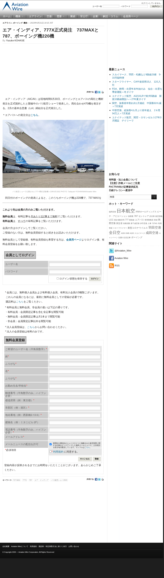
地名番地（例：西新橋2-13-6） (23, 415)
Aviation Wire (121, 258)
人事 (149, 223)
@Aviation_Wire (122, 250)
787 (136, 216)
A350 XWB (125, 233)
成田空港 (152, 232)
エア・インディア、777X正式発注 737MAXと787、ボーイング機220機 (51, 33)
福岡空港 (112, 212)
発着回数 (126, 223)
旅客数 (130, 216)
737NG (154, 223)
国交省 (119, 223)
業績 (72, 16)
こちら (20, 301)
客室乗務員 (149, 220)
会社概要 (5, 546)
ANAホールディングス (146, 212)
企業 (95, 16)
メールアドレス (14, 437)
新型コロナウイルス (138, 228)
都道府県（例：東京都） (19, 400)
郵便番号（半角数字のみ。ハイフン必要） (25, 394)
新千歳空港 (135, 223)
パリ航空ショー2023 (59, 480)
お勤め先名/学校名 (16, 385)
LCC (111, 219)
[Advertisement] (135, 43)
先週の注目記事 (124, 237)
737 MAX (16, 480)
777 (126, 220)
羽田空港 (154, 227)
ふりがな (10, 363)
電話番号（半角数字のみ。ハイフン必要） (25, 430)
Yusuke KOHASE (15, 40)
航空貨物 (158, 216)
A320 (132, 233)
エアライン (35, 16)
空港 (49, 16)
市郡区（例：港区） (17, 407)
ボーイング (136, 237)
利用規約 (58, 451)
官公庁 (84, 16)
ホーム (7, 16)
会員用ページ (130, 16)
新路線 (131, 220)
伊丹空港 (143, 223)
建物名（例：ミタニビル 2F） (22, 422)
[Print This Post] (102, 92)
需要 (59, 16)
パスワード (125, 6)
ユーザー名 (97, 6)
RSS (117, 265)
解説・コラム (110, 16)
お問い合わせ (73, 546)
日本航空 (126, 210)
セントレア (144, 216)
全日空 (114, 233)
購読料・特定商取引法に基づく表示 (53, 546)
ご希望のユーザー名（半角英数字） (26, 349)
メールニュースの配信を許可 (21, 444)
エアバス (139, 219)
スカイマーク (140, 233)
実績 (155, 220)
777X (25, 480)
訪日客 (152, 216)
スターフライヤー (120, 228)
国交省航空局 (119, 220)
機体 (18, 16)
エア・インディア (42, 480)
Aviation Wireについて (19, 546)
